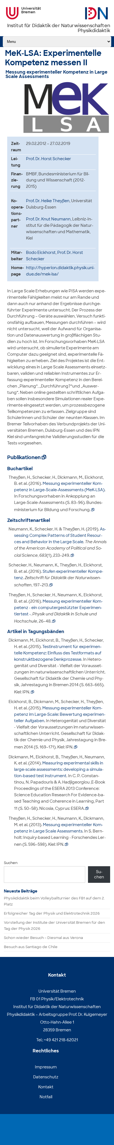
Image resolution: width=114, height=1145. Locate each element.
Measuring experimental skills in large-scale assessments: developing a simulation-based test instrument (58, 769)
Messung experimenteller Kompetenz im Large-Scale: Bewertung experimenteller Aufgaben (59, 714)
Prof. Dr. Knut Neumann (48, 219)
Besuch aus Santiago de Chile (31, 946)
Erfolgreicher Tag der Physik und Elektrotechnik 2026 (52, 913)
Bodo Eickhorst (41, 252)
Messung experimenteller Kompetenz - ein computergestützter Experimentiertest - (58, 607)
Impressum (46, 1067)
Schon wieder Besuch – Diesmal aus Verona (43, 937)
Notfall (46, 1096)
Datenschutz (45, 1076)
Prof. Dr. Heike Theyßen (47, 200)
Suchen (10, 862)
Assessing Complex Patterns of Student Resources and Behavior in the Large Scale (60, 535)
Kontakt (45, 1086)
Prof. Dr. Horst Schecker (48, 158)
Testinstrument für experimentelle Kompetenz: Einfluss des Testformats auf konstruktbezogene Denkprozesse (58, 653)
